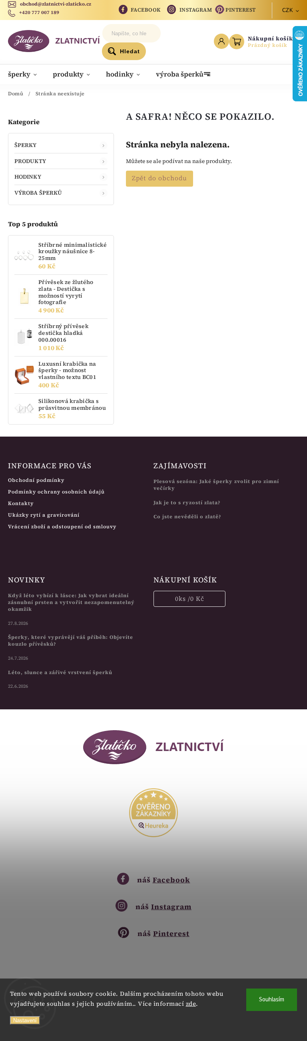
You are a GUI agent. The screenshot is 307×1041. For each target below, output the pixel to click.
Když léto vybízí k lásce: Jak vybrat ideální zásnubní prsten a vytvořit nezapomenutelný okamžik (71, 602)
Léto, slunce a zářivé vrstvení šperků (60, 672)
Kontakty (21, 503)
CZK (287, 10)
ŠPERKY (25, 145)
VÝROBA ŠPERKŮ (38, 193)
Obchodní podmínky (36, 480)
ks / (189, 598)
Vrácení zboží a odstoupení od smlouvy (62, 526)
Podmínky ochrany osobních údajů (56, 491)
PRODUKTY (30, 161)
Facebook (146, 9)
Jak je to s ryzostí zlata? (187, 502)
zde (191, 1003)
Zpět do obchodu (159, 178)
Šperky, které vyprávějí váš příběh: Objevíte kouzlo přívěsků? (70, 640)
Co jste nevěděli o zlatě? (187, 516)
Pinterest (240, 9)
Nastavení (25, 1020)
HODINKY (27, 177)
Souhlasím (271, 999)
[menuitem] (26, 74)
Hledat (130, 51)
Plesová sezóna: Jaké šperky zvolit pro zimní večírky (216, 484)
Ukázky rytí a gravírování (44, 514)
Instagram (195, 9)
